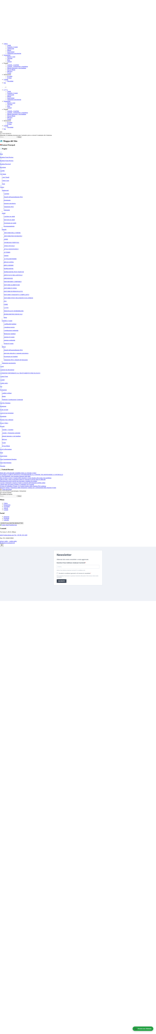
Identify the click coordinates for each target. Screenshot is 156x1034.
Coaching (6, 193)
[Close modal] (2, 545)
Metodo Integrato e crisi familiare (16, 68)
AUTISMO (7, 252)
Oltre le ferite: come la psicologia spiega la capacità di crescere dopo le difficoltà (23, 479)
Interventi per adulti (9, 219)
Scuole (9, 73)
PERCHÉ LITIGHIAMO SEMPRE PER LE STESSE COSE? (18, 473)
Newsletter (10, 81)
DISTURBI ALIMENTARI (12, 285)
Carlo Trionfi (5, 177)
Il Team (9, 78)
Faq (5, 83)
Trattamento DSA (9, 206)
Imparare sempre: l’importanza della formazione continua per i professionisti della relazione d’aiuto (28, 487)
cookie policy (13, 541)
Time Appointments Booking (8, 459)
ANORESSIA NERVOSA (11, 242)
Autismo (6, 255)
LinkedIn (6, 520)
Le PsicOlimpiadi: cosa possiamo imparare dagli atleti (15, 476)
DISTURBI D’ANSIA (10, 288)
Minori (9, 50)
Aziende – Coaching (13, 65)
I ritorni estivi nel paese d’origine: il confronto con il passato (17, 484)
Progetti (2, 426)
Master (4, 396)
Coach (2, 366)
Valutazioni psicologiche (14, 53)
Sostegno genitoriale (9, 340)
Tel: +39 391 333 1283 (20, 535)
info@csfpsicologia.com (7, 535)
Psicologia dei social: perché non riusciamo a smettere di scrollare (18, 481)
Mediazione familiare (10, 334)
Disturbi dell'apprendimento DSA (13, 197)
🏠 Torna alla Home (6, 489)
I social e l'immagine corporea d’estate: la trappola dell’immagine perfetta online (22, 483)
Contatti (6, 79)
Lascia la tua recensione (7, 413)
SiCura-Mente (11, 69)
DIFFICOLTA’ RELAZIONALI (13, 275)
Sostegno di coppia (9, 337)
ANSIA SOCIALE (9, 246)
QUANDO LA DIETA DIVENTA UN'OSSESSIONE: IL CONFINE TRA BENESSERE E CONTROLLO (31, 474)
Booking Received (5, 164)
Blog (8, 60)
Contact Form (4, 376)
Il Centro (9, 76)
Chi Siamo (3, 174)
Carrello (2, 170)
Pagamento (3, 416)
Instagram (6, 516)
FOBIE (6, 304)
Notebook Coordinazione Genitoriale (12, 399)
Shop (1, 452)
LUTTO (6, 307)
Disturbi (4, 229)
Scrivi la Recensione (6, 449)
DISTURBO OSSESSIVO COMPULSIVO (16, 294)
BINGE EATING (9, 262)
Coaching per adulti (9, 216)
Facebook (6, 518)
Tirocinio (9, 58)
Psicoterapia (7, 200)
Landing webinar (7, 393)
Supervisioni (10, 52)
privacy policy (4, 541)
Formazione (7, 55)
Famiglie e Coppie (12, 47)
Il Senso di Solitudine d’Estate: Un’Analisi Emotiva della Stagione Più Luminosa (23, 486)
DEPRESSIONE (8, 268)
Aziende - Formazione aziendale (11, 433)
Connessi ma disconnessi (7, 370)
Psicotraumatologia (9, 226)
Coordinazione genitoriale (11, 330)
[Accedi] (1, 86)
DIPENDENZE (8, 278)
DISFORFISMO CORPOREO (13, 281)
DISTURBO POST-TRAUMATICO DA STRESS (18, 298)
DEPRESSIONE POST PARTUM (14, 272)
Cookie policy (4, 383)
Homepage (3, 406)
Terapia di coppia (8, 343)
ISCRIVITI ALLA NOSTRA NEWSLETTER (12, 523)
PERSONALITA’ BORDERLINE (14, 311)
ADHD (6, 239)
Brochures (3, 167)
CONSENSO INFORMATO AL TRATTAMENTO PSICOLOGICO (20, 373)
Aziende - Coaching (7, 429)
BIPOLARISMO (9, 265)
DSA (5, 301)
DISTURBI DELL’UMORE (12, 233)
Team (3, 184)
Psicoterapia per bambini (11, 356)
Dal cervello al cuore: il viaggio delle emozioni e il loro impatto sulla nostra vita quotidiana (25, 478)
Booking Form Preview (6, 157)
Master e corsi (11, 56)
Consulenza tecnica (9, 327)
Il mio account (4, 409)
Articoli (9, 61)
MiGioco (9, 71)
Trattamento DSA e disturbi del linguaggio (16, 360)
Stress (5, 317)
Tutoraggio (7, 210)
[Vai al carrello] (4, 86)
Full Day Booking (5, 403)
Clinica (6, 43)
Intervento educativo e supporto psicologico (16, 353)
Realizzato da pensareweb (7, 543)
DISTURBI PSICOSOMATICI (13, 236)
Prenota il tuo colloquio (6, 419)
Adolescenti (10, 48)
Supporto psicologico (10, 203)
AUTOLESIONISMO (10, 259)
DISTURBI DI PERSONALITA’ (13, 291)
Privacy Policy (4, 423)
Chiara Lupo (5, 180)
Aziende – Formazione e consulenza (17, 66)
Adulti (9, 45)
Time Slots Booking (5, 462)
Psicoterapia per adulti (10, 223)
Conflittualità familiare (10, 324)
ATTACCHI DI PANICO (11, 249)
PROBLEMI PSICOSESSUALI (13, 314)
